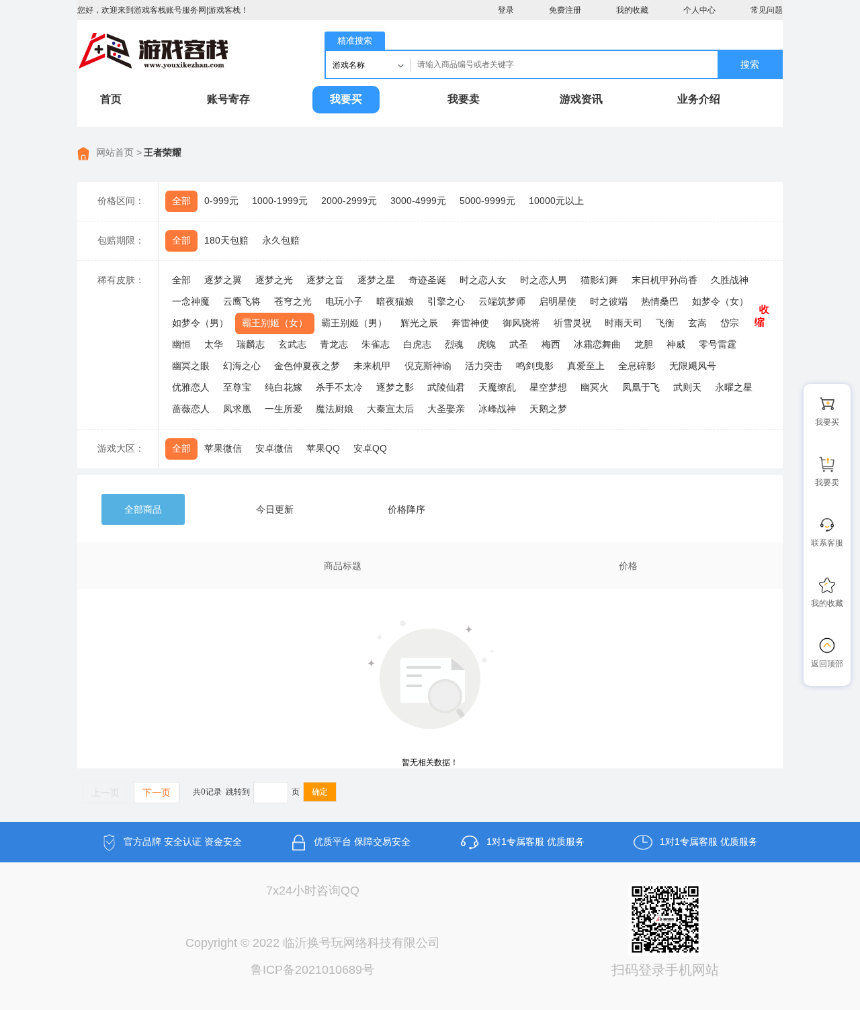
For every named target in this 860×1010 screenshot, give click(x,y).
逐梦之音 (325, 279)
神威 (675, 344)
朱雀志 (375, 344)
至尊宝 (237, 387)
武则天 (687, 387)
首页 (111, 99)
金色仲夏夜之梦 (307, 365)
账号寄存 (228, 99)
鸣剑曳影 (535, 365)
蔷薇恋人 (191, 408)
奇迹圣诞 (427, 279)
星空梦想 (548, 387)
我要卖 (463, 99)
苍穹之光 (293, 301)
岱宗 (729, 322)
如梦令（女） (720, 301)
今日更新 (275, 509)
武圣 (518, 344)
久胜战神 (729, 279)
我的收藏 (632, 10)
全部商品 (143, 509)
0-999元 (221, 200)
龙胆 (643, 344)
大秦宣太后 (390, 408)
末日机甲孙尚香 (664, 279)
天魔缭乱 (497, 387)
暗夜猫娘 (395, 301)
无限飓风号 (692, 365)
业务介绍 (698, 99)
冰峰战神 (497, 408)
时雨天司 (623, 322)
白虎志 (417, 344)
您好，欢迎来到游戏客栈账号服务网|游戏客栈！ (163, 10)
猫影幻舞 (599, 279)
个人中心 (699, 10)
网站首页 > (119, 152)
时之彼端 (609, 301)
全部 (181, 200)
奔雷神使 (470, 322)
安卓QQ (370, 448)
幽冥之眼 (191, 365)
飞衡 (665, 322)
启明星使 (557, 301)
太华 (213, 344)
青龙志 (334, 344)
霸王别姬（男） (354, 322)
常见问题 (766, 10)
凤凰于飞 (641, 387)
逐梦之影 (395, 387)
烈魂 (454, 344)
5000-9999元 (487, 200)
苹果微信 (223, 448)
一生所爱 (283, 408)
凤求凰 (237, 408)
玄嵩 (697, 322)
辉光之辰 (419, 322)
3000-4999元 (418, 200)
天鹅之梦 (548, 408)
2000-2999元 (349, 200)
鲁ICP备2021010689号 (312, 969)
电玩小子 (344, 301)
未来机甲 (372, 365)
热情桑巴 (660, 301)
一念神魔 (191, 301)
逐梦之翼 (223, 279)
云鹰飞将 (242, 301)
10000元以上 (556, 200)
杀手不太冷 (339, 387)
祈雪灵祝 (572, 322)
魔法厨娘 (334, 408)
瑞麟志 (250, 344)
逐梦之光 (274, 279)
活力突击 (484, 365)
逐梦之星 (376, 279)
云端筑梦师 (501, 301)
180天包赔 (226, 240)
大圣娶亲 (446, 408)
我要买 (346, 99)
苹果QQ (323, 448)
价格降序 (406, 509)
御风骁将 (521, 322)
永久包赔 (281, 240)
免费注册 (565, 10)
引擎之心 (446, 301)
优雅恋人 (191, 387)
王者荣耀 (162, 152)
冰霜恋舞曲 (597, 344)
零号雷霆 (717, 344)
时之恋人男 (543, 279)
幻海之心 (242, 365)
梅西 (551, 344)
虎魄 (486, 344)
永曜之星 (733, 387)
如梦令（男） (200, 322)
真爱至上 (586, 365)
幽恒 (181, 344)
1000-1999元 (280, 200)
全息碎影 (637, 365)
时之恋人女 (483, 279)
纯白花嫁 (283, 387)
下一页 (156, 792)
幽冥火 (594, 387)
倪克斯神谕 (428, 365)
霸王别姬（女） (275, 322)
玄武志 (292, 344)
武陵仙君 (446, 387)
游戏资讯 (581, 99)
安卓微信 (274, 448)
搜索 (749, 64)
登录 (506, 10)
